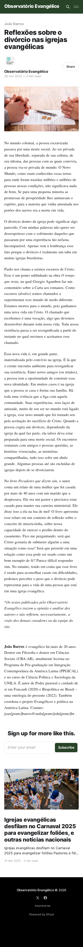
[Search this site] (67, 6)
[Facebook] (45, 897)
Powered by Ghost (41, 914)
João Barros (14, 24)
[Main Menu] (76, 7)
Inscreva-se (42, 905)
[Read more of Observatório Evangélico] (10, 60)
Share (70, 66)
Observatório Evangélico (31, 6)
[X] (37, 897)
